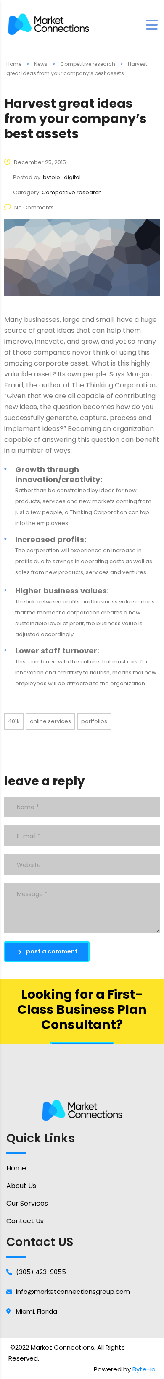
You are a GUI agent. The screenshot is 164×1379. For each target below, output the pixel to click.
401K (14, 721)
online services (50, 721)
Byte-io (144, 1369)
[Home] (48, 24)
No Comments (34, 208)
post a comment (52, 951)
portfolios (94, 721)
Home (13, 64)
